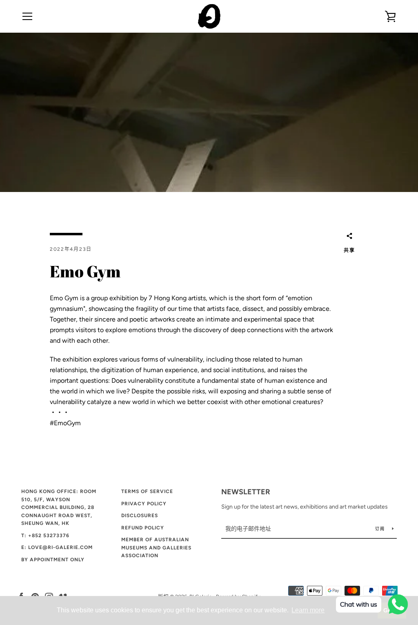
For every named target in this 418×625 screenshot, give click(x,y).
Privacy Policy (144, 504)
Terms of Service (147, 491)
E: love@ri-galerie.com (57, 547)
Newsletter (245, 491)
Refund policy (142, 528)
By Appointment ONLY (52, 559)
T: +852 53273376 (45, 535)
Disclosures (139, 515)
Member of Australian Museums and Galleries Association (156, 547)
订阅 (380, 528)
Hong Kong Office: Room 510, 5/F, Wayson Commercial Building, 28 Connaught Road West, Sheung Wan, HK (58, 507)
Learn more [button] (308, 610)
